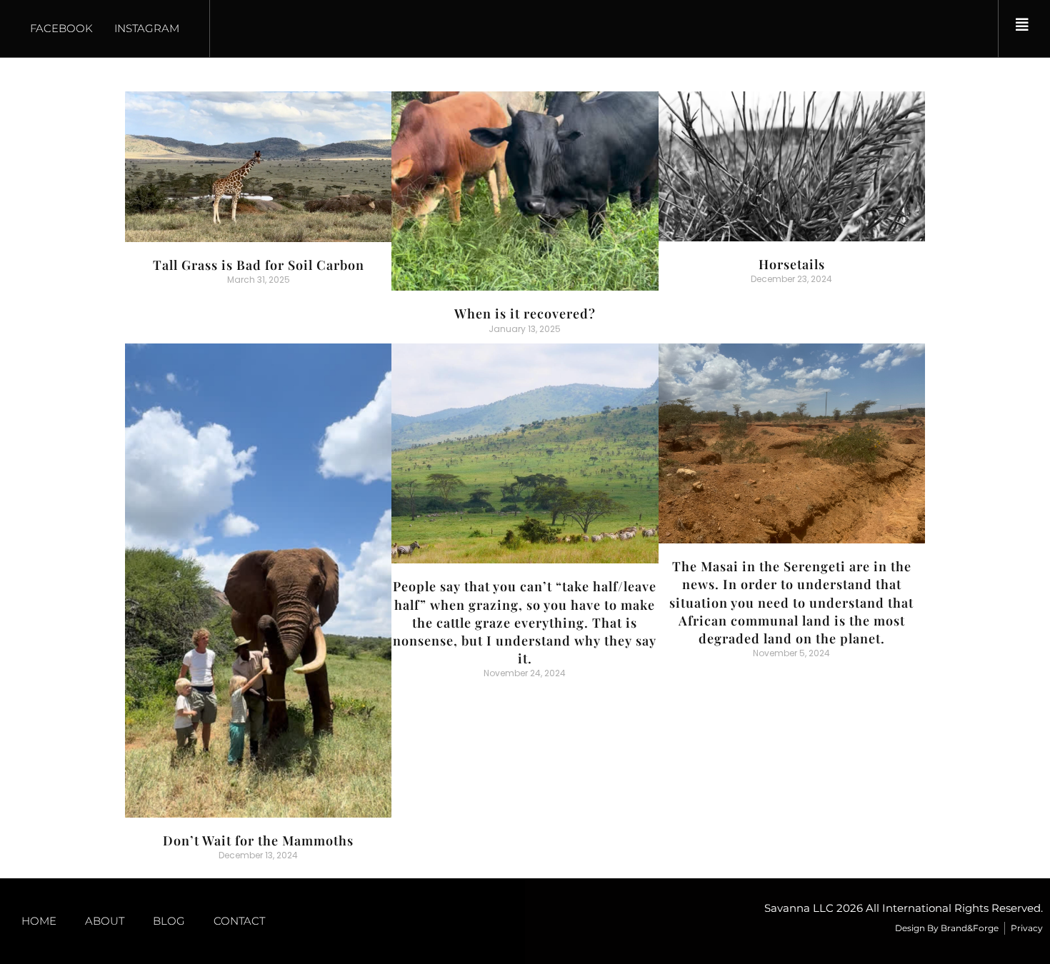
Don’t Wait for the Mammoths (258, 840)
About (104, 921)
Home (38, 921)
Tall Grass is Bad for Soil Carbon (258, 264)
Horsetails (792, 264)
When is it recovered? (525, 313)
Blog (169, 921)
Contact (239, 921)
